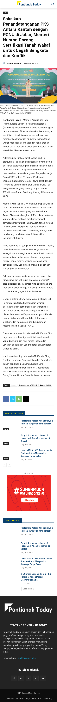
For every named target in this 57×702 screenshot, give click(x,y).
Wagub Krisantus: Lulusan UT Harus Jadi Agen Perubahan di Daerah (35, 438)
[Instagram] (21, 678)
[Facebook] (6, 399)
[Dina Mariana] (5, 63)
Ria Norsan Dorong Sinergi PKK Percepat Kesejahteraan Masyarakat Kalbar (36, 577)
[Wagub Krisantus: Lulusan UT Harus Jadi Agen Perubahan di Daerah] (10, 439)
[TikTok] (28, 678)
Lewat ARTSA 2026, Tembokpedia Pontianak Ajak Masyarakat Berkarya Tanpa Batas (36, 453)
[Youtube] (43, 678)
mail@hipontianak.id (27, 658)
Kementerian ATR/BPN (28, 385)
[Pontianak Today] (28, 3)
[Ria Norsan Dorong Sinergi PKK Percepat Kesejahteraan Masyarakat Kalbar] (10, 578)
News (5, 13)
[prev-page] (5, 465)
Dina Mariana (15, 63)
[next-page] (9, 465)
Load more (27, 589)
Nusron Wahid (45, 385)
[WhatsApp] (19, 399)
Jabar (13, 385)
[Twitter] (12, 399)
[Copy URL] (26, 399)
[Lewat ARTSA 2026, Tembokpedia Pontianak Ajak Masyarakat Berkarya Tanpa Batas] (10, 454)
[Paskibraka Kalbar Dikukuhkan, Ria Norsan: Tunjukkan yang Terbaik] (10, 424)
